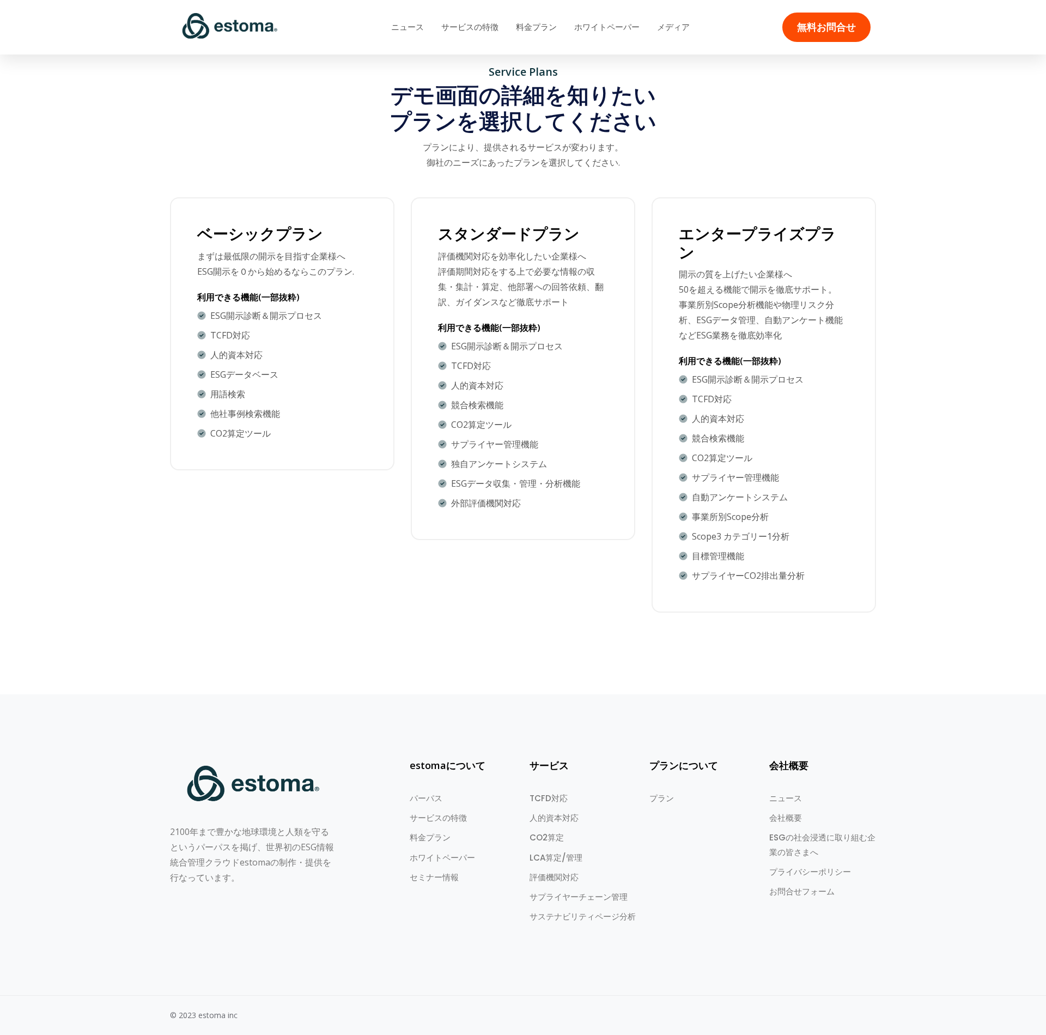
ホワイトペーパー (607, 27)
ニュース (407, 27)
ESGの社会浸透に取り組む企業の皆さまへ (822, 844)
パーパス (426, 798)
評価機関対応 (554, 877)
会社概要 (785, 818)
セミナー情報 (434, 877)
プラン (661, 798)
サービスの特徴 (469, 27)
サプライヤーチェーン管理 (579, 897)
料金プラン (536, 27)
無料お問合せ (826, 27)
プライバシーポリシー (810, 871)
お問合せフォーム (802, 891)
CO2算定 (547, 837)
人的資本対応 (554, 818)
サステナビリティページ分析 (583, 916)
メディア (673, 27)
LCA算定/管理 (556, 857)
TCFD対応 (549, 798)
